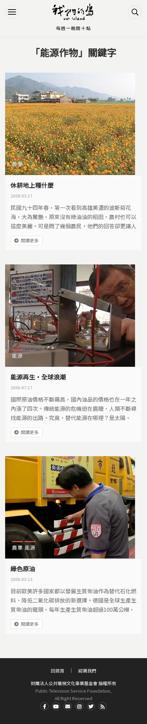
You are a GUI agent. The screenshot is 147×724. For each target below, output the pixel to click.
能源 (17, 355)
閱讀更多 (30, 240)
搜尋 (135, 12)
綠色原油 (23, 568)
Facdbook (44, 706)
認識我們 (87, 670)
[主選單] (12, 12)
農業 (17, 164)
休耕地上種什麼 (32, 184)
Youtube (56, 706)
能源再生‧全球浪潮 (38, 376)
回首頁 (57, 670)
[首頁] (73, 12)
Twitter (91, 706)
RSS (102, 706)
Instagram (79, 706)
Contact (68, 706)
